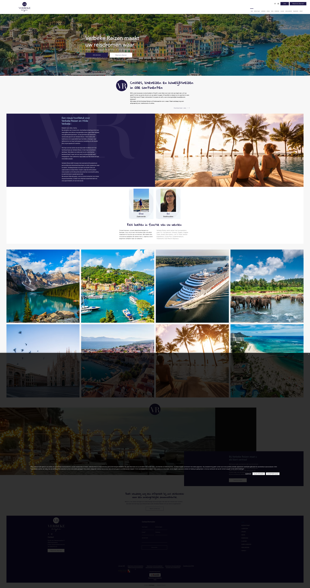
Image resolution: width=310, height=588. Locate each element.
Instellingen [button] (248, 473)
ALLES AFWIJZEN (259, 474)
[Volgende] (301, 45)
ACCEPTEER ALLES (272, 474)
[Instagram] (278, 4)
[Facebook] (275, 4)
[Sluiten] (309, 354)
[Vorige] (9, 45)
